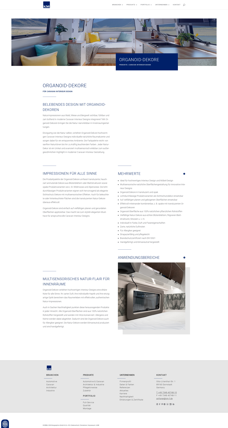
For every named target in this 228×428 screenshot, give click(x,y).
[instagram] (157, 403)
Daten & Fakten (127, 384)
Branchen (116, 5)
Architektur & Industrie (93, 384)
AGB (97, 425)
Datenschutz (75, 425)
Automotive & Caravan (93, 381)
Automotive (51, 381)
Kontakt (176, 5)
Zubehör (87, 390)
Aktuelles (124, 390)
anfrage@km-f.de (164, 398)
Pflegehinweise (90, 387)
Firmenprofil (125, 381)
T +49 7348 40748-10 (166, 392)
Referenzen (125, 387)
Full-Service (88, 402)
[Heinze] (173, 403)
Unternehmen (161, 5)
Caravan (50, 384)
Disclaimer (83, 425)
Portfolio (145, 5)
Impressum (92, 425)
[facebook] (159, 403)
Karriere (123, 393)
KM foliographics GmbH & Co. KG (59, 425)
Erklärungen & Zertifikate (131, 400)
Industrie (50, 390)
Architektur (51, 387)
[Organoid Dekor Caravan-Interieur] (151, 329)
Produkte (130, 5)
